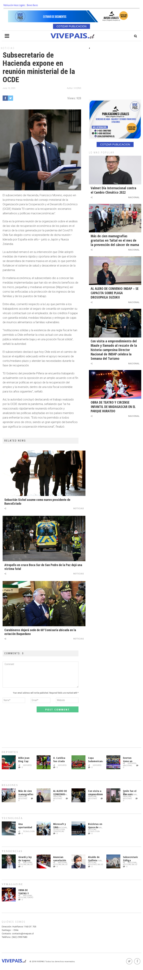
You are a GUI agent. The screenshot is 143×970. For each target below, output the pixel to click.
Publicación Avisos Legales (14, 5)
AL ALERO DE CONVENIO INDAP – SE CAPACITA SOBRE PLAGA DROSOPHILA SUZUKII (114, 293)
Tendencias (58, 831)
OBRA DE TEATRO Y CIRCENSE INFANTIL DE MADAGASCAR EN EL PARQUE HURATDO (113, 406)
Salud (30, 864)
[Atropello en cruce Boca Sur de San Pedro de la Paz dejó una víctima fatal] (44, 538)
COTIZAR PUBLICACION (71, 26)
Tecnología (29, 831)
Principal (22, 796)
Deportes (27, 765)
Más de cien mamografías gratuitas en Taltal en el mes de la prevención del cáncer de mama (115, 240)
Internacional (130, 795)
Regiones (22, 799)
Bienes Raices (32, 5)
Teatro (30, 898)
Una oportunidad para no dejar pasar (25, 829)
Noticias (8, 48)
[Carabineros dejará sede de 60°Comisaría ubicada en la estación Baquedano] (44, 603)
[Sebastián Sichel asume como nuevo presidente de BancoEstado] (44, 473)
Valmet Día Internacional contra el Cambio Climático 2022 (113, 190)
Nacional (134, 197)
